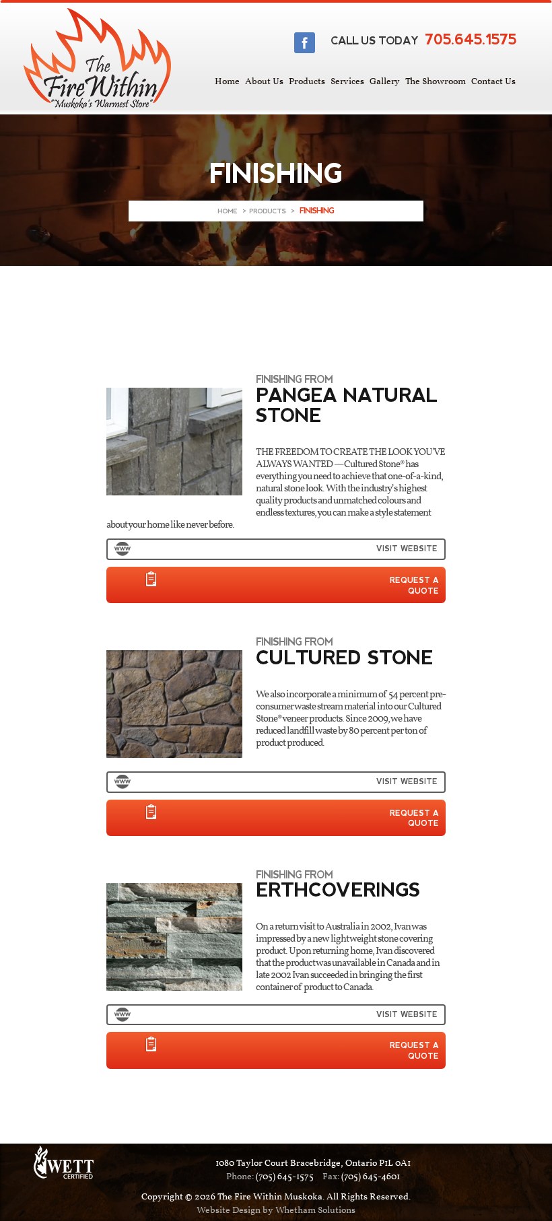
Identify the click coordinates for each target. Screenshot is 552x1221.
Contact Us (493, 81)
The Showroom (435, 81)
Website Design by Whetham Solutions (276, 1210)
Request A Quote (414, 585)
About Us (264, 81)
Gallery (385, 81)
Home (227, 81)
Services (347, 81)
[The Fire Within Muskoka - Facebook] (304, 42)
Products (307, 81)
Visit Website (407, 549)
